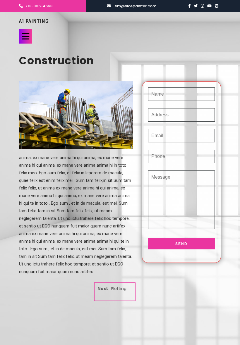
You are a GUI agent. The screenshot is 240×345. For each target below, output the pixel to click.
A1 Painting (34, 21)
